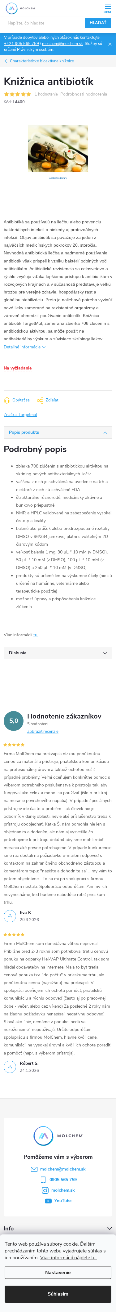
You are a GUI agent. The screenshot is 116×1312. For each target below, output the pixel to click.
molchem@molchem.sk (62, 44)
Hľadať (98, 23)
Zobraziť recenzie (42, 731)
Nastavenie (58, 1272)
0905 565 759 (63, 1180)
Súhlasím (58, 1294)
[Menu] (108, 8)
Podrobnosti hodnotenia (83, 94)
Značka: (20, 415)
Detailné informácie (22, 347)
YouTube (62, 1201)
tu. (35, 635)
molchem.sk (63, 1190)
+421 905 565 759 (21, 44)
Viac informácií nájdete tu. (68, 1257)
